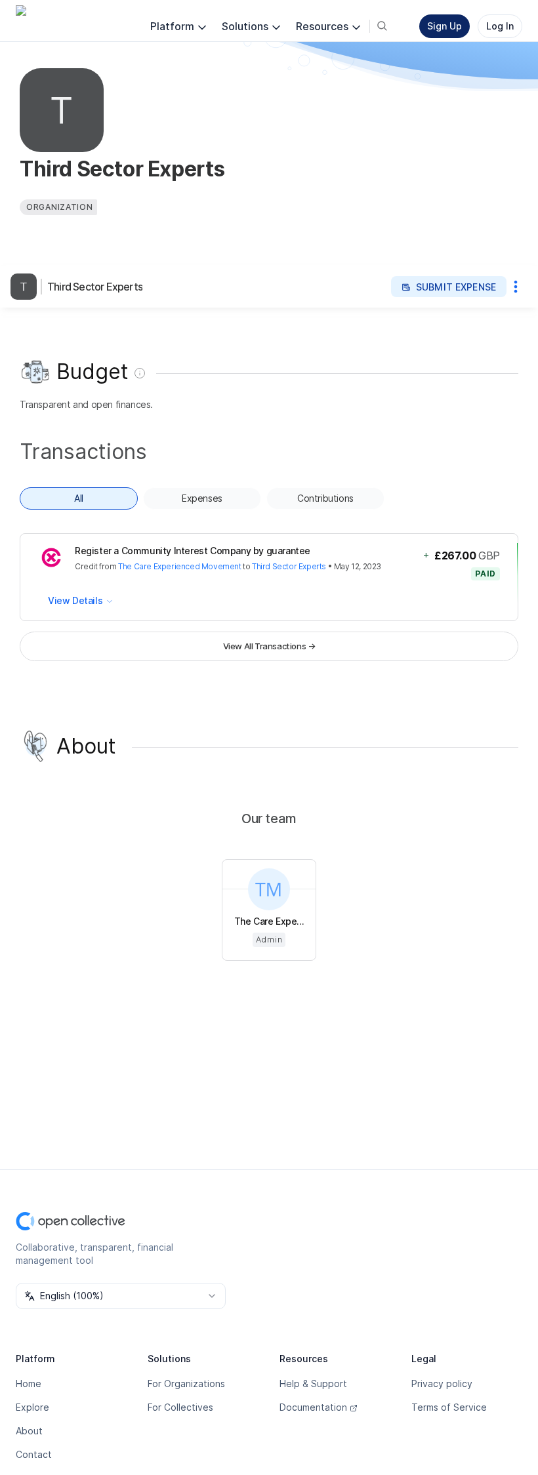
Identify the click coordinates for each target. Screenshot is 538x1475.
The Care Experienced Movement (179, 566)
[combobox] (121, 1296)
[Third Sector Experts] (26, 286)
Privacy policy (441, 1383)
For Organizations (186, 1383)
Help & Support (313, 1383)
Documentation (313, 1407)
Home (28, 1383)
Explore (32, 1407)
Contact (34, 1454)
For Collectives (180, 1407)
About (29, 1430)
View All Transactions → (269, 646)
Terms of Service (449, 1407)
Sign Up (444, 25)
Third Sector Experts (94, 286)
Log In (500, 25)
